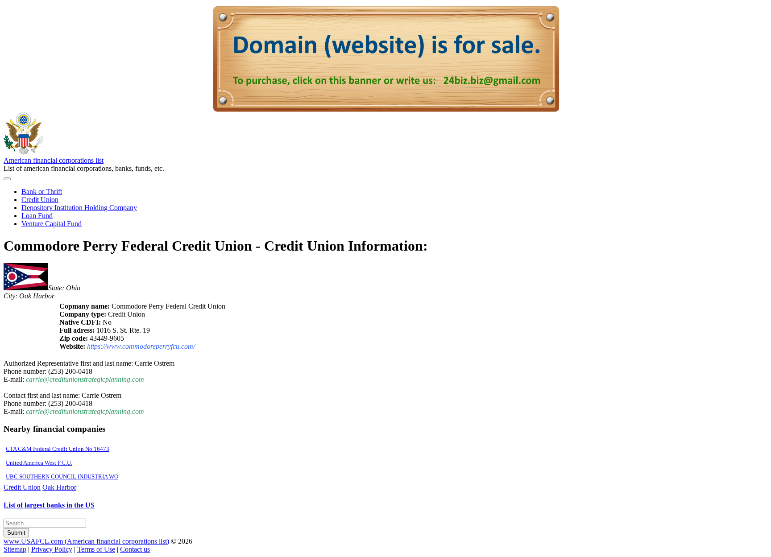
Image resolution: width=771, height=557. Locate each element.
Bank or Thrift (41, 191)
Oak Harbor (59, 487)
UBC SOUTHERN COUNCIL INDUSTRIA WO (62, 476)
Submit (16, 532)
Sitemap (15, 549)
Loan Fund (37, 215)
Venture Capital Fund (51, 223)
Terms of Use (96, 549)
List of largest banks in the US (49, 505)
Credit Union (39, 199)
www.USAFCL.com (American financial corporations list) (86, 541)
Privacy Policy (51, 549)
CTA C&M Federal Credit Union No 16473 (57, 449)
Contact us (135, 549)
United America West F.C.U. (39, 462)
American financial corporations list (54, 160)
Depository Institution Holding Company (79, 207)
